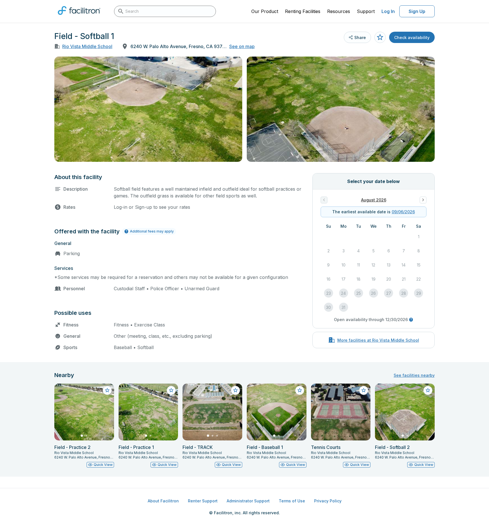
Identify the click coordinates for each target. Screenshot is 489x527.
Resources (338, 11)
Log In (388, 11)
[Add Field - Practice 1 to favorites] (171, 390)
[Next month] (423, 200)
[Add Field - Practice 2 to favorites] (107, 390)
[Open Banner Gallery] (148, 109)
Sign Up (417, 11)
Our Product (264, 11)
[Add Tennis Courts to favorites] (363, 390)
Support (366, 11)
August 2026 (373, 199)
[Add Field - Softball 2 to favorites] (427, 390)
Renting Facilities (302, 11)
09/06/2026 (403, 211)
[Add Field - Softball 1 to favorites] (380, 37)
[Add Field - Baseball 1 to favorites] (299, 390)
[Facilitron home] (79, 17)
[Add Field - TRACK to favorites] (235, 390)
